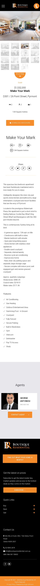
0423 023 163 (24, 404)
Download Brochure (20, 123)
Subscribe (19, 490)
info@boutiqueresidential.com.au (17, 551)
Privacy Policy (11, 584)
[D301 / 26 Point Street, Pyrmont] (20, 26)
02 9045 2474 (10, 548)
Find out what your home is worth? (20, 459)
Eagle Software (28, 584)
